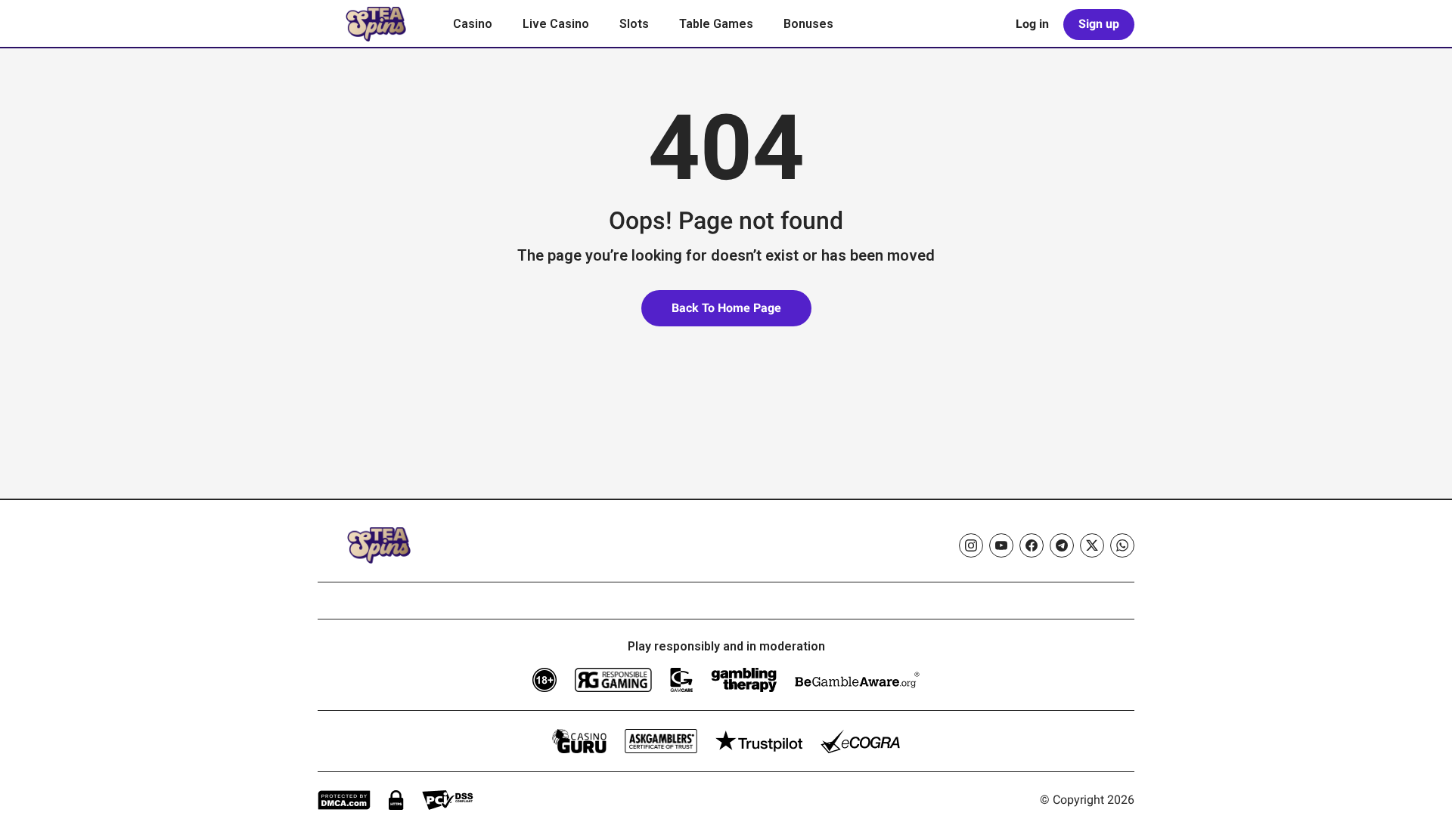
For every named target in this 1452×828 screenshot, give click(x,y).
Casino (472, 24)
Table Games (716, 24)
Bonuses (808, 24)
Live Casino (556, 24)
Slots (634, 24)
